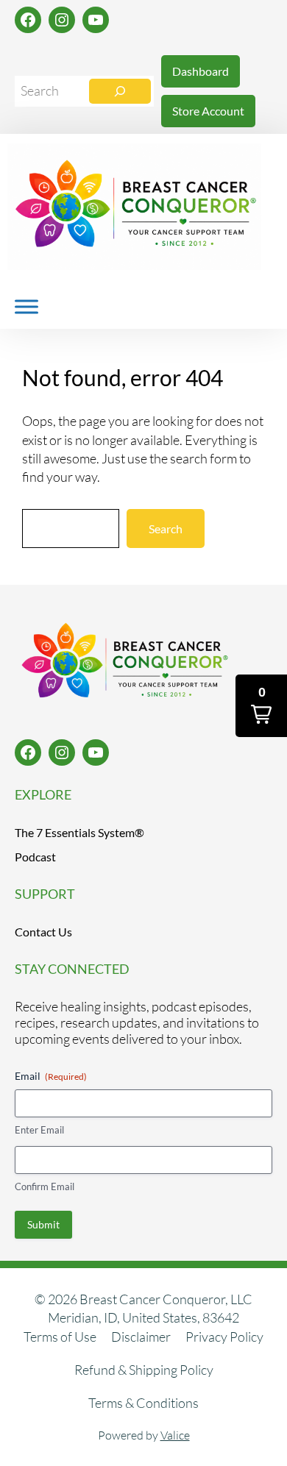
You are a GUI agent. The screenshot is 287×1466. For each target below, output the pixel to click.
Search (166, 528)
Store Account (208, 111)
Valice (175, 1435)
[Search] (120, 91)
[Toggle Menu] (26, 306)
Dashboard (200, 71)
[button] (261, 706)
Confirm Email (44, 1186)
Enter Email (39, 1130)
